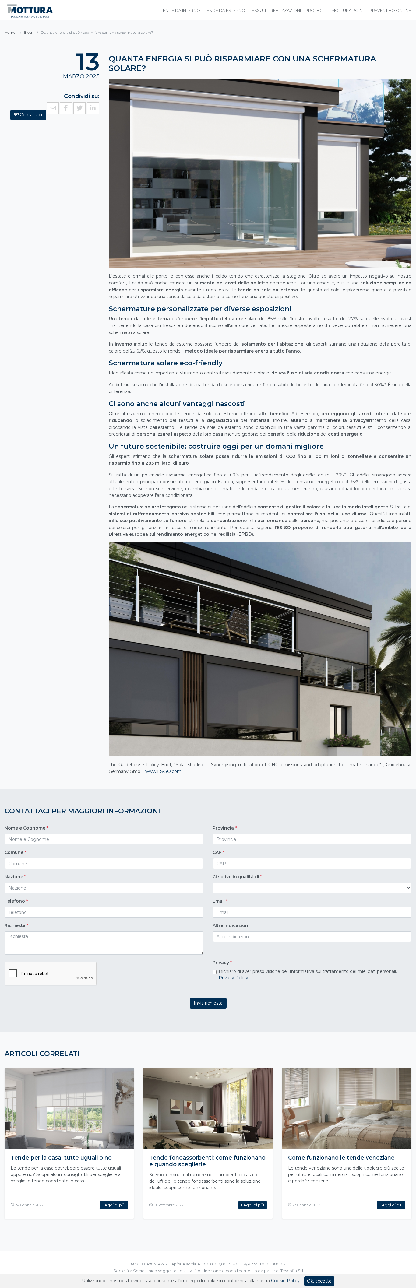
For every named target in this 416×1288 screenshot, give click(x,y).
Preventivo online (390, 10)
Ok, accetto (319, 1281)
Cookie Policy (285, 1280)
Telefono (16, 901)
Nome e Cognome (26, 828)
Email (220, 901)
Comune (15, 852)
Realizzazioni (285, 10)
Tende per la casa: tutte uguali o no (61, 1157)
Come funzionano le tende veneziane (341, 1157)
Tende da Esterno (225, 10)
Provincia (225, 828)
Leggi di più (113, 1204)
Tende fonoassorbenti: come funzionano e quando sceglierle (207, 1161)
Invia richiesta (208, 1003)
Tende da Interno (180, 10)
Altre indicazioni (231, 925)
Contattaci (30, 115)
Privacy (222, 962)
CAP (218, 852)
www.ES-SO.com (163, 771)
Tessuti (258, 10)
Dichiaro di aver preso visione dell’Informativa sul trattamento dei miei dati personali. (308, 975)
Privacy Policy (233, 978)
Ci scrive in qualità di (237, 876)
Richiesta (16, 925)
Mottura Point (348, 10)
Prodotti (316, 10)
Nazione (15, 876)
